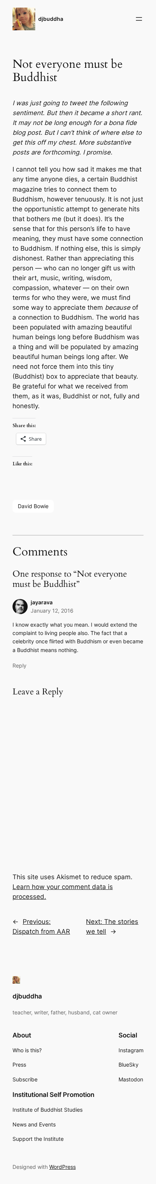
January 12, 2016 (52, 610)
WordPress (62, 1167)
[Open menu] (139, 18)
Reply (19, 665)
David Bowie (33, 506)
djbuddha (50, 19)
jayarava (42, 602)
